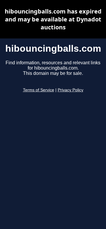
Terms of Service (38, 90)
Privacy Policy (70, 90)
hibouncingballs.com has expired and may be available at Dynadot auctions (53, 19)
